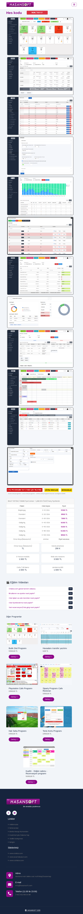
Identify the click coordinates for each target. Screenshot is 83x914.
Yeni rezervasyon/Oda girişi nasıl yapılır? (24, 607)
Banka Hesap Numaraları (19, 831)
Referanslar (14, 828)
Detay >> (14, 657)
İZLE (70, 589)
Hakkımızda (14, 824)
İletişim (12, 842)
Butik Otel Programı (18, 648)
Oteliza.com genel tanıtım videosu (22, 589)
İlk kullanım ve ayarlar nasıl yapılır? (22, 593)
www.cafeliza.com (17, 860)
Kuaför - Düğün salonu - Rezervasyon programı (36, 772)
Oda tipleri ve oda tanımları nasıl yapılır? (24, 598)
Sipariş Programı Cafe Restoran (53, 689)
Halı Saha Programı (18, 731)
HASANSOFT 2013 (33, 910)
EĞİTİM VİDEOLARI (51, 490)
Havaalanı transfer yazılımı (55, 648)
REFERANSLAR (67, 490)
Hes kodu (14, 13)
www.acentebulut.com (18, 857)
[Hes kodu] (40, 36)
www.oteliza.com (16, 853)
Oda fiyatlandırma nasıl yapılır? (21, 603)
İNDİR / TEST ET (37, 12)
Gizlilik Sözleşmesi (16, 838)
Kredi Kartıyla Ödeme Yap (19, 835)
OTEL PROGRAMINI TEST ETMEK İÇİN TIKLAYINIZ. (24, 490)
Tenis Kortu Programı (52, 731)
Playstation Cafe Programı (20, 688)
